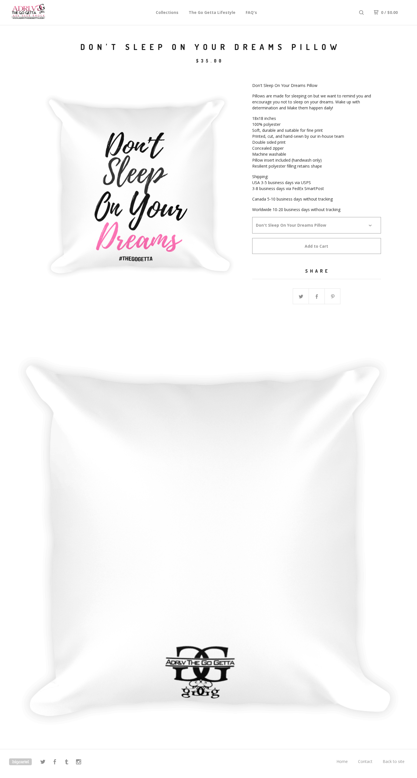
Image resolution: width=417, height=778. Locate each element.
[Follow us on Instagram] (79, 762)
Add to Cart (316, 246)
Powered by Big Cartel (20, 761)
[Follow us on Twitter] (43, 762)
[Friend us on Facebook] (55, 762)
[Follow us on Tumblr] (67, 762)
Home (342, 761)
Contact (365, 761)
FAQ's (251, 12)
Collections (167, 12)
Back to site (394, 761)
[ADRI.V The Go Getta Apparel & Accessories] (38, 12)
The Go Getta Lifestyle (212, 12)
